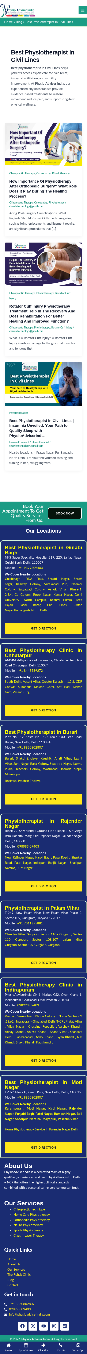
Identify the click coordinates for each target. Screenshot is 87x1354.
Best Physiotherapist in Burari (41, 732)
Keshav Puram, (63, 600)
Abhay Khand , (16, 1032)
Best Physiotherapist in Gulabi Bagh (43, 550)
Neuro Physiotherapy (28, 1225)
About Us (13, 1264)
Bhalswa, (11, 781)
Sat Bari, (65, 687)
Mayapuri (49, 1119)
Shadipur (21, 1119)
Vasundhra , (26, 1016)
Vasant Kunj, (21, 692)
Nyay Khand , (46, 1037)
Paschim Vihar (68, 1119)
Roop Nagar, (43, 594)
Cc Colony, (24, 594)
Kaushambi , (44, 1042)
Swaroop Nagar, (61, 763)
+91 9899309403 (30, 568)
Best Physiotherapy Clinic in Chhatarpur (43, 652)
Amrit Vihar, (64, 758)
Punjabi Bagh (24, 1113)
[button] (43, 1264)
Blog (10, 1280)
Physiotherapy (61, 173)
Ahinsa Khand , (38, 1032)
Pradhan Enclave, (29, 781)
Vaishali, (10, 1016)
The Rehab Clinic (19, 1274)
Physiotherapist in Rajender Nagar (43, 823)
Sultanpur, (26, 687)
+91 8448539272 (30, 670)
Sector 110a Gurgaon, (57, 934)
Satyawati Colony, (33, 589)
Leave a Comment (19, 442)
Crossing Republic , (43, 1026)
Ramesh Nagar (64, 1113)
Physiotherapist (18, 413)
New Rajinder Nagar (19, 857)
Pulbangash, (22, 610)
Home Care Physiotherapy (32, 1214)
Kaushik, (47, 758)
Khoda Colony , (47, 1016)
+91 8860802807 (30, 747)
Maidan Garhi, (45, 687)
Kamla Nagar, (64, 594)
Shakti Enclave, (28, 758)
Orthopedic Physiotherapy (32, 1220)
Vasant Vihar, (32, 681)
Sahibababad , (26, 1037)
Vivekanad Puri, (57, 584)
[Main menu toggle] (83, 10)
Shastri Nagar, (61, 579)
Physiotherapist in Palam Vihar (42, 908)
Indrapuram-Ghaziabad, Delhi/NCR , (41, 1021)
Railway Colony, (30, 584)
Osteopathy (43, 173)
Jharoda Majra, (71, 769)
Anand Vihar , (60, 1032)
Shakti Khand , (26, 1042)
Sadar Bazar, (33, 605)
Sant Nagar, (22, 763)
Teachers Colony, (29, 769)
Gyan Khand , (67, 1037)
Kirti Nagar (57, 1108)
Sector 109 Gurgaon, (33, 945)
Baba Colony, (40, 763)
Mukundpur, (13, 774)
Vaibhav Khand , (70, 1026)
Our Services (16, 1269)
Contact (12, 1285)
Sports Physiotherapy (28, 1230)
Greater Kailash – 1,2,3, (59, 681)
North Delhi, (39, 610)
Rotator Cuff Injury (61, 327)
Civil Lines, (60, 605)
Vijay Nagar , (17, 1026)
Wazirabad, (52, 769)
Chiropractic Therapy (22, 173)
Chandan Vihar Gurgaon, (23, 934)
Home (11, 1259)
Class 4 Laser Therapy (29, 1235)
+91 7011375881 (30, 923)
